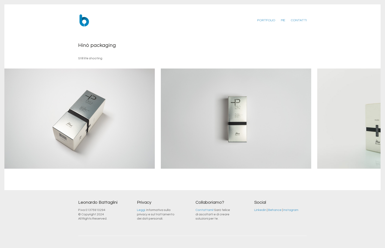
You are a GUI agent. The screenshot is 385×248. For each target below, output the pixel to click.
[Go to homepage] (84, 20)
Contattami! (205, 210)
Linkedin (260, 210)
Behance (275, 210)
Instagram (290, 210)
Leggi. (141, 210)
